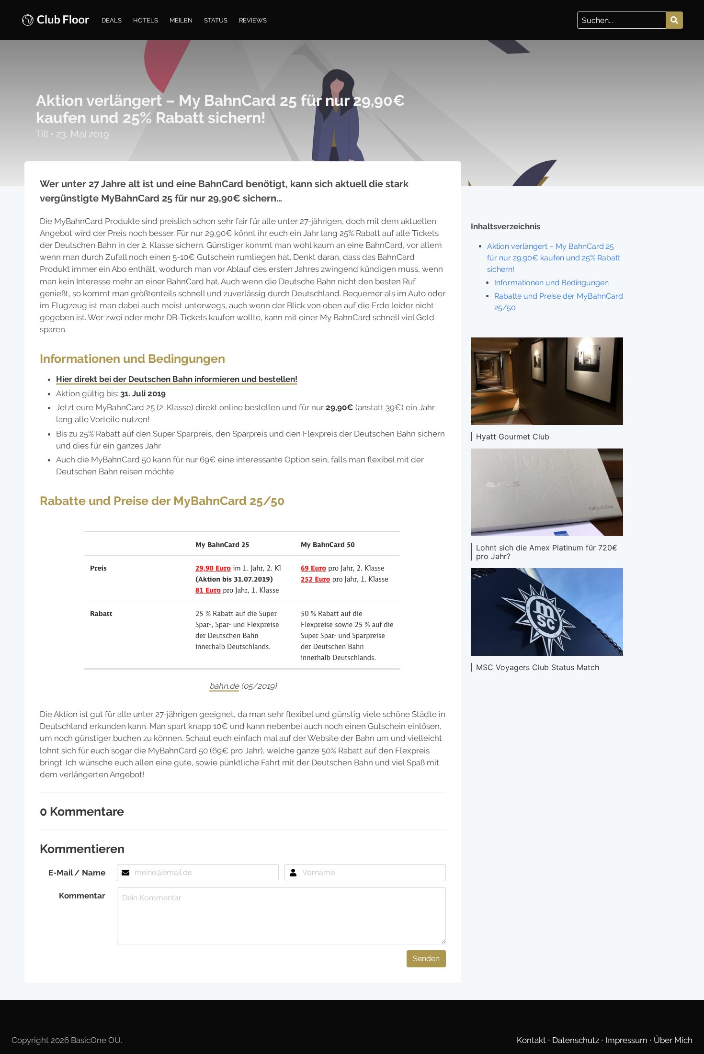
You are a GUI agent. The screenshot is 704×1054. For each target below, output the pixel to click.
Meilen (181, 20)
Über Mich (673, 1040)
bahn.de (224, 686)
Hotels (145, 20)
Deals (112, 20)
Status (215, 20)
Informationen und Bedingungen (551, 282)
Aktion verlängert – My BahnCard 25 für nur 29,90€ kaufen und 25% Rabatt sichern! (553, 258)
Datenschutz (576, 1040)
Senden (426, 958)
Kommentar (82, 895)
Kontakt (532, 1040)
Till (43, 134)
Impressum (627, 1040)
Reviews (253, 20)
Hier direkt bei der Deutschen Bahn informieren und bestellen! (176, 379)
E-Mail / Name (76, 872)
